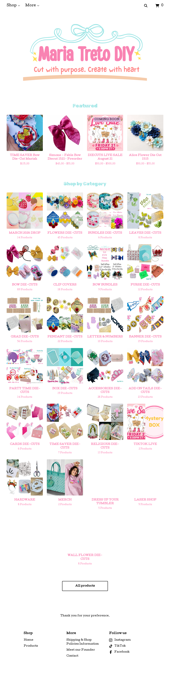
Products (31, 646)
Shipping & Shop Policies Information (82, 642)
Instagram (122, 640)
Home (28, 640)
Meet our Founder (80, 650)
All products (85, 586)
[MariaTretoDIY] (85, 57)
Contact (72, 656)
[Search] (146, 6)
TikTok (120, 646)
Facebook (122, 652)
